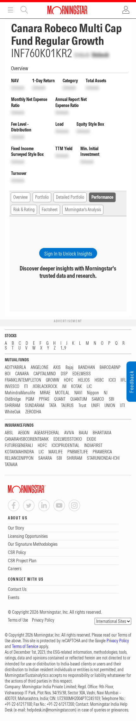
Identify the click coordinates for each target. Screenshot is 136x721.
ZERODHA (33, 412)
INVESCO (12, 386)
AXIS (57, 367)
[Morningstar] (39, 489)
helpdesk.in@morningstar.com (51, 710)
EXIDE (91, 439)
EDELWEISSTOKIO (67, 439)
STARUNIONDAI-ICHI (103, 458)
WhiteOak (13, 412)
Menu (10, 10)
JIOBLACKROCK (45, 386)
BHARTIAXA (102, 433)
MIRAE (45, 393)
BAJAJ (83, 433)
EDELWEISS (81, 373)
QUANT (59, 399)
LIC (89, 386)
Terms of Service (25, 646)
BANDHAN (86, 367)
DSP (64, 373)
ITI (26, 386)
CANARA (22, 373)
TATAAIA (11, 464)
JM (64, 386)
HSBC (99, 380)
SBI (111, 399)
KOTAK (76, 386)
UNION (109, 405)
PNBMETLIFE (77, 452)
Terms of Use (18, 620)
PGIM (30, 399)
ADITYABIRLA (15, 367)
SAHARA (45, 458)
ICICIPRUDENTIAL (65, 445)
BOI (7, 373)
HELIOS (84, 380)
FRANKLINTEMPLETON (23, 380)
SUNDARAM (34, 405)
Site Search (24, 9)
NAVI (78, 393)
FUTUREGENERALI (19, 445)
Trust (82, 405)
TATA (52, 405)
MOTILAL (62, 393)
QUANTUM (78, 399)
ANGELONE (39, 367)
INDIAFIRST (93, 445)
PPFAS (44, 399)
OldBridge (13, 399)
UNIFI (95, 405)
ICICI (112, 380)
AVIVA (69, 433)
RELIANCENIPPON (19, 458)
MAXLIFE (55, 452)
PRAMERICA (102, 452)
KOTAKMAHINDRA (19, 452)
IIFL (123, 380)
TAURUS (67, 405)
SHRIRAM (12, 405)
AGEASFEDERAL (46, 433)
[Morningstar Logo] (67, 10)
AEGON (23, 433)
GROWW (52, 380)
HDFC (68, 380)
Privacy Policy (43, 620)
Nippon (93, 393)
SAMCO (98, 399)
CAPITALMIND (45, 373)
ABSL (9, 433)
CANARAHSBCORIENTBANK (27, 439)
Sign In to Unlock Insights (68, 253)
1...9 (63, 348)
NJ (106, 393)
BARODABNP (110, 367)
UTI (122, 405)
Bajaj (69, 367)
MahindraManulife (20, 393)
